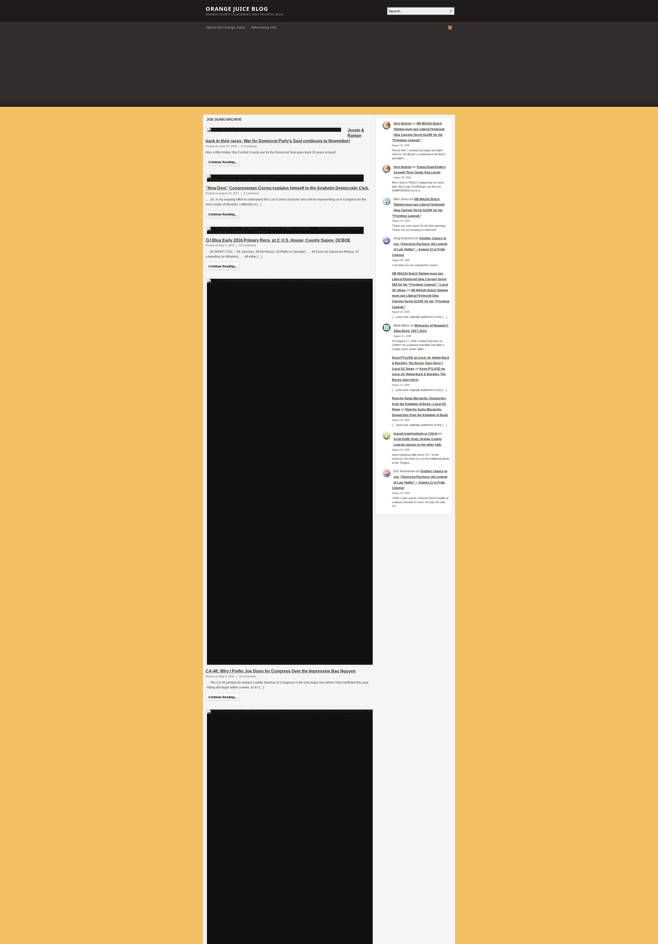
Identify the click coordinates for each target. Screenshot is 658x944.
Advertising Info (263, 27)
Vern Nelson (402, 123)
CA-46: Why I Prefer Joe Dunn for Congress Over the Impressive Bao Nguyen (281, 671)
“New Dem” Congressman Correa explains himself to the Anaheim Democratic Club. (287, 188)
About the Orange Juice (225, 27)
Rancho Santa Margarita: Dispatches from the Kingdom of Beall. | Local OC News (419, 404)
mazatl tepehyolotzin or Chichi (415, 433)
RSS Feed (450, 27)
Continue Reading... (222, 162)
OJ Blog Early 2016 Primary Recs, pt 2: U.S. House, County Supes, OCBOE (278, 240)
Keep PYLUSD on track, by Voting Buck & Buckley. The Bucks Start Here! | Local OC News (420, 363)
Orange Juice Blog (237, 8)
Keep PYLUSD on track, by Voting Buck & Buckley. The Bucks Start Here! (419, 374)
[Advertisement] (329, 71)
